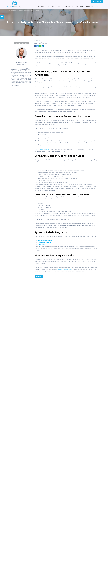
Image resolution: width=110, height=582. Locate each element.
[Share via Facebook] (35, 46)
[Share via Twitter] (37, 46)
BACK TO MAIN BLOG (21, 43)
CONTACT (39, 276)
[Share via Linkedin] (43, 46)
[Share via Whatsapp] (40, 46)
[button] (2, 17)
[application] (45, 6)
